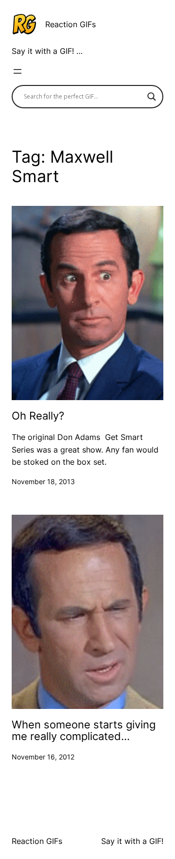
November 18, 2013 (43, 481)
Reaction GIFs (70, 24)
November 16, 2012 (43, 757)
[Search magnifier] (151, 96)
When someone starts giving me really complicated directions (84, 730)
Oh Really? (38, 415)
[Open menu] (17, 71)
